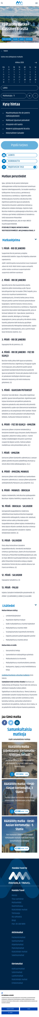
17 (3, 77)
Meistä (14, 895)
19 (14, 77)
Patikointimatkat (18, 937)
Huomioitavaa (17, 906)
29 (14, 69)
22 (30, 77)
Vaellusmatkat (17, 941)
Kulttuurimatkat (18, 969)
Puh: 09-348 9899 (18, 924)
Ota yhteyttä (17, 917)
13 (19, 74)
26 (14, 80)
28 (9, 69)
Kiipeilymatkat (18, 944)
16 (35, 74)
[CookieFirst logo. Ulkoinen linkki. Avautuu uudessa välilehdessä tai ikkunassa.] (2, 993)
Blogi (14, 920)
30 (19, 69)
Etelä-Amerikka (7, 39)
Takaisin (4, 51)
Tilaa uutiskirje (18, 899)
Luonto (22, 39)
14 (24, 74)
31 (24, 69)
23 (35, 77)
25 (9, 80)
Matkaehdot (16, 902)
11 (8, 74)
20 (19, 77)
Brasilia (15, 39)
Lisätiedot (8, 606)
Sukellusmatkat (18, 955)
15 (30, 74)
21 (24, 77)
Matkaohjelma (11, 240)
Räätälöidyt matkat (19, 909)
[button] (36, 3)
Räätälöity (29, 39)
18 (9, 77)
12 (14, 74)
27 (3, 69)
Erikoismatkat (17, 983)
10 (3, 74)
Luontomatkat (17, 976)
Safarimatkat (17, 972)
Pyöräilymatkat (18, 948)
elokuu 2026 (19, 62)
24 (3, 80)
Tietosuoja (16, 913)
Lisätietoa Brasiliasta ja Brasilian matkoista (16, 675)
